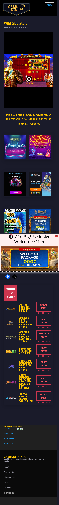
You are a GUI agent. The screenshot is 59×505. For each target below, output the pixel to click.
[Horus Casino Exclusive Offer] (29, 258)
